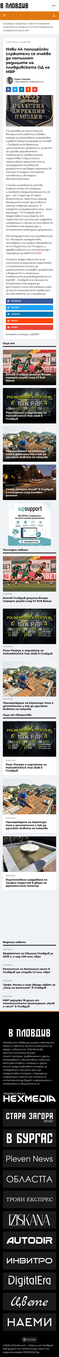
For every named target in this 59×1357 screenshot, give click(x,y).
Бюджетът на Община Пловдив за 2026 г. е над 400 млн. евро (28, 955)
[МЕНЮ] (4, 16)
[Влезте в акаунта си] (54, 16)
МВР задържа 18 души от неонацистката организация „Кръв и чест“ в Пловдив (29, 1003)
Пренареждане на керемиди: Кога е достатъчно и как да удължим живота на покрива (27, 825)
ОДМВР (34, 334)
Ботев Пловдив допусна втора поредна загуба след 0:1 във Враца (28, 377)
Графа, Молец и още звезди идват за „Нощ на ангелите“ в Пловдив (29, 986)
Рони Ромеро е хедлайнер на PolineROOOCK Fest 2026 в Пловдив (26, 767)
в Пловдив (8, 24)
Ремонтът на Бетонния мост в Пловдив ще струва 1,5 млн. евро (26, 970)
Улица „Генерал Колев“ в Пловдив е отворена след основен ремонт (29, 492)
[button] (8, 89)
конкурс (24, 334)
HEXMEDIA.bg (31, 1352)
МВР (38, 253)
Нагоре (31, 1339)
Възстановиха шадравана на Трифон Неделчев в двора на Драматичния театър (26, 882)
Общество (20, 24)
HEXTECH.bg (28, 1349)
